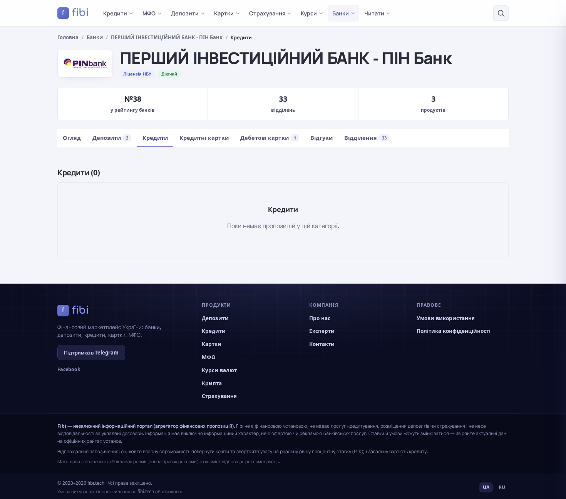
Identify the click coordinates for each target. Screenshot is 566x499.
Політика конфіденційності (454, 331)
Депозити (185, 13)
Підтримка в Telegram (91, 352)
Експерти (322, 331)
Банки (340, 13)
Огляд (72, 137)
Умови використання (446, 318)
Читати (374, 13)
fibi (75, 12)
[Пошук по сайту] (501, 13)
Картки (224, 13)
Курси (309, 13)
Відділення (365, 137)
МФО (149, 13)
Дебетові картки (268, 137)
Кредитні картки (204, 137)
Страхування (267, 13)
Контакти (322, 344)
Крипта (212, 383)
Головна (68, 37)
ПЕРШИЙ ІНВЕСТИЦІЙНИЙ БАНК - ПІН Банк (167, 37)
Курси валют (219, 370)
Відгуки (321, 137)
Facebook (68, 369)
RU (502, 487)
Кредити (115, 13)
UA (486, 487)
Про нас (319, 318)
